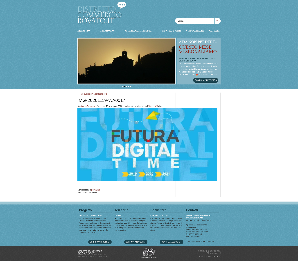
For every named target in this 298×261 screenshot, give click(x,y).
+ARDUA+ (217, 257)
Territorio (107, 31)
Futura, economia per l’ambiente (92, 94)
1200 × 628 (153, 106)
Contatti (214, 31)
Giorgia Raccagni (87, 106)
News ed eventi (171, 31)
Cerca (217, 21)
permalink (95, 190)
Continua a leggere (206, 80)
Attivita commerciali (138, 31)
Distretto (83, 31)
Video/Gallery (195, 31)
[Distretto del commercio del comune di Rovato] (101, 12)
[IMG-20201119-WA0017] (147, 180)
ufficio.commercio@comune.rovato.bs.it (200, 241)
